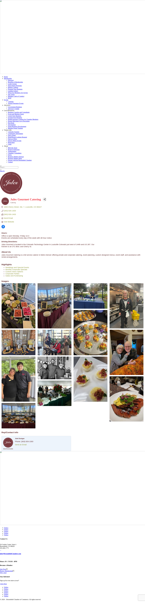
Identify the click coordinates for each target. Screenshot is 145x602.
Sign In (2, 171)
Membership (8, 78)
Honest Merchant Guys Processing (18, 121)
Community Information (15, 133)
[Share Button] (44, 199)
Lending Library (13, 91)
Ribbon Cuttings (13, 87)
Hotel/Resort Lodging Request (17, 137)
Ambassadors (12, 151)
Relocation (11, 142)
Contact (10, 162)
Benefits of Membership (15, 82)
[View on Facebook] (3, 228)
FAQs (10, 155)
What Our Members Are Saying (18, 93)
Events (6, 100)
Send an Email (21, 445)
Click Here (3, 584)
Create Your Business (14, 116)
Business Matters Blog (15, 158)
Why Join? (3, 573)
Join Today (11, 94)
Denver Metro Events (14, 141)
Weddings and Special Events (17, 267)
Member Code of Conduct (16, 96)
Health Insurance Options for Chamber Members (23, 119)
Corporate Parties (12, 274)
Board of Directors (14, 149)
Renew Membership (6, 571)
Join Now (3, 569)
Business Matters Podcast (16, 157)
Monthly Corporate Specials (16, 270)
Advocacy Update (13, 109)
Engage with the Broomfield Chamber (20, 160)
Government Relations (15, 107)
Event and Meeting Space (16, 114)
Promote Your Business (15, 89)
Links (9, 144)
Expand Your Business (15, 117)
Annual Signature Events (15, 103)
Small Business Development (17, 126)
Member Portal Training (15, 128)
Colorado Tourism (13, 132)
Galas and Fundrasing (14, 276)
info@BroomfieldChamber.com (10, 554)
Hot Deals (11, 123)
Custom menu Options (14, 272)
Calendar (11, 101)
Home (6, 77)
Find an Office (12, 139)
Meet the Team (12, 148)
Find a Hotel (12, 135)
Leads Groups (12, 84)
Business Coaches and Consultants (18, 112)
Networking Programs (15, 85)
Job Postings (12, 125)
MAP (9, 98)
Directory (11, 80)
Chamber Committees (14, 153)
